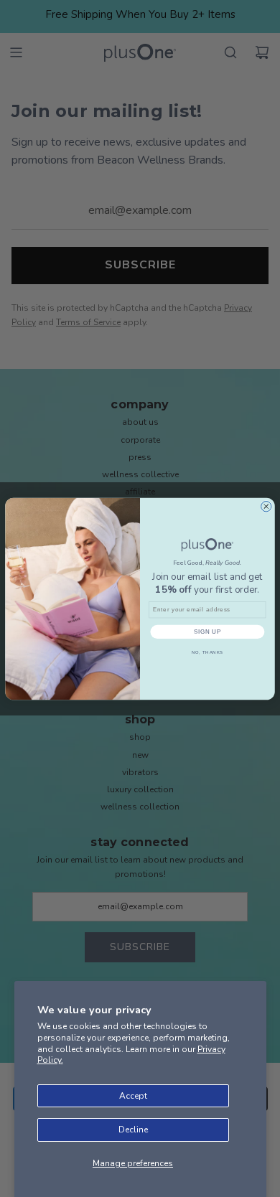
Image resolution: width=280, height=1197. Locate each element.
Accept (133, 1096)
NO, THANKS (208, 651)
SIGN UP (208, 631)
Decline (133, 1129)
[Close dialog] (266, 506)
